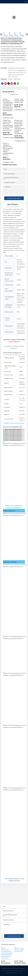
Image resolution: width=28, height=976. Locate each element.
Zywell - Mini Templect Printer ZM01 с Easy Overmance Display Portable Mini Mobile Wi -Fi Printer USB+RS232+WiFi (8, 133)
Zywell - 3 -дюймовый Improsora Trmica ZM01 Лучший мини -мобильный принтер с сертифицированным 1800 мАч (8, 158)
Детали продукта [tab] (13, 204)
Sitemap (20, 973)
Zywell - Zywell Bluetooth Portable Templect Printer (19, 106)
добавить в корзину (9, 117)
